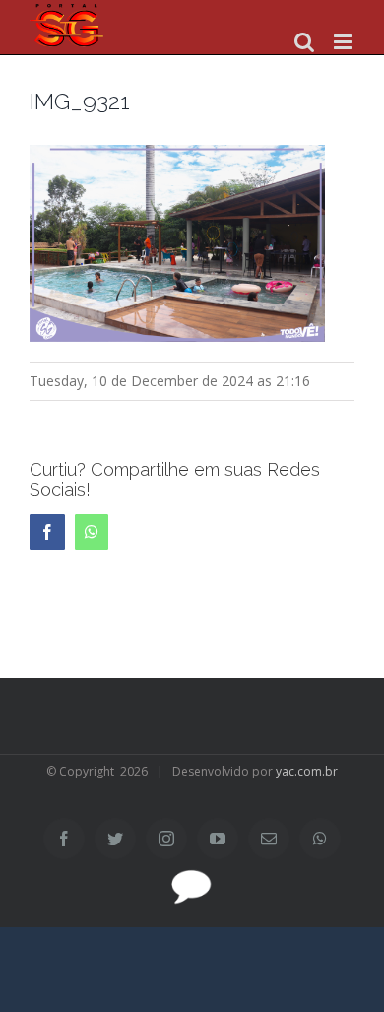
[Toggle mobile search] (304, 42)
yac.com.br (307, 771)
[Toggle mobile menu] (344, 42)
